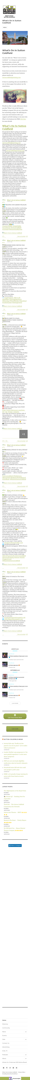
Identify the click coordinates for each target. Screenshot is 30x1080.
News (4, 1031)
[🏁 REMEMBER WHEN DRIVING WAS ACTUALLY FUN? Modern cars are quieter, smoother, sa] (15, 861)
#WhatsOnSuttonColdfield (18, 479)
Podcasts (5, 1054)
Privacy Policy (21, 1072)
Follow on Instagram (16, 845)
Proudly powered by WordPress (10, 1074)
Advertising (5, 1047)
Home (4, 1020)
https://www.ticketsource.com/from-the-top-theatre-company (13, 411)
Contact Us (5, 1043)
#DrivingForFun (17, 302)
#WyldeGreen (17, 476)
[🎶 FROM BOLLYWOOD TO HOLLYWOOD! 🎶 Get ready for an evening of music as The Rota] (15, 912)
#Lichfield (5, 229)
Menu (5, 27)
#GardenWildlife (7, 226)
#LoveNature (6, 228)
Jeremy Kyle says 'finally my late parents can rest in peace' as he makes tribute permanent (15, 746)
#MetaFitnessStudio (8, 556)
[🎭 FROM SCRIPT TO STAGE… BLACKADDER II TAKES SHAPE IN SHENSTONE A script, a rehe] (15, 886)
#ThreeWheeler (14, 301)
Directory (5, 1024)
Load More (15, 703)
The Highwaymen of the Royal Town (15, 791)
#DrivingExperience (15, 299)
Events (4, 1035)
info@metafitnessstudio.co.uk (13, 542)
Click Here (23, 119)
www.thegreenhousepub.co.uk (13, 619)
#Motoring (5, 301)
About (4, 1058)
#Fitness (17, 557)
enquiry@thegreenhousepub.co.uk (14, 617)
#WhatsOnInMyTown (15, 229)
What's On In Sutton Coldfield (14, 127)
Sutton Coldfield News (13, 739)
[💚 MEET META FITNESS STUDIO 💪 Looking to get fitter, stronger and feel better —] (15, 938)
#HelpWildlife (17, 226)
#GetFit (22, 557)
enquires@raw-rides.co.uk (12, 297)
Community (6, 1028)
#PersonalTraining (8, 557)
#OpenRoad (23, 301)
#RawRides (5, 299)
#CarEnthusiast (7, 302)
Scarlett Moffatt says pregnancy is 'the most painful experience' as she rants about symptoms (16, 754)
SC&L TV (4, 1051)
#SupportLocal (6, 559)
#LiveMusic (5, 479)
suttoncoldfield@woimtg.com (11, 77)
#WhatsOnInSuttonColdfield (11, 560)
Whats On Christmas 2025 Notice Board (14, 1062)
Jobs (3, 1039)
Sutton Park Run (13, 665)
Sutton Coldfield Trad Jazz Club (18, 656)
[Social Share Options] (27, 236)
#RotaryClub (6, 477)
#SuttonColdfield (16, 228)
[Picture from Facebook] (6, 434)
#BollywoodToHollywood (18, 477)
